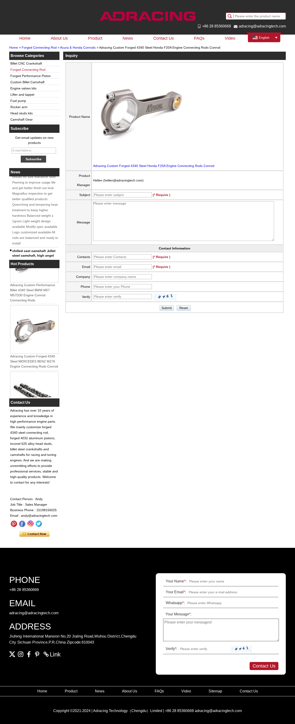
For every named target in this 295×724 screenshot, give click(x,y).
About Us (59, 38)
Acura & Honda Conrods (78, 47)
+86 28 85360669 (216, 26)
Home (24, 38)
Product (95, 38)
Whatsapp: (175, 603)
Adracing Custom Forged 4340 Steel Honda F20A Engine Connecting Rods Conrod (153, 166)
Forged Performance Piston (30, 76)
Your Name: (176, 581)
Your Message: (178, 614)
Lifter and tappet (22, 94)
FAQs (199, 38)
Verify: (171, 649)
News (128, 38)
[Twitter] (38, 524)
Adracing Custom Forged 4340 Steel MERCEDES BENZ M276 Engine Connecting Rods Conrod (34, 358)
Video (230, 38)
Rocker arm (18, 107)
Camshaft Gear (21, 119)
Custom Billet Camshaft (27, 82)
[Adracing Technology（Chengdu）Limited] (147, 16)
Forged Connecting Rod (39, 47)
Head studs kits (21, 113)
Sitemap (215, 691)
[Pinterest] (14, 524)
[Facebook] (22, 524)
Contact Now (34, 534)
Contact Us (163, 38)
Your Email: (176, 592)
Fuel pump (18, 101)
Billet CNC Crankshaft (26, 63)
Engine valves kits (23, 88)
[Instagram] (30, 524)
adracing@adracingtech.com (262, 26)
